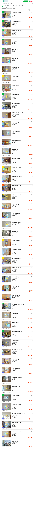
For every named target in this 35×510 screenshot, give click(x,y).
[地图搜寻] (32, 3)
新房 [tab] (10, 5)
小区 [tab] (13, 5)
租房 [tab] (5, 5)
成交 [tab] (8, 5)
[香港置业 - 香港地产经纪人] (5, 1)
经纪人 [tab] (19, 5)
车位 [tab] (16, 5)
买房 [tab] (2, 5)
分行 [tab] (22, 5)
